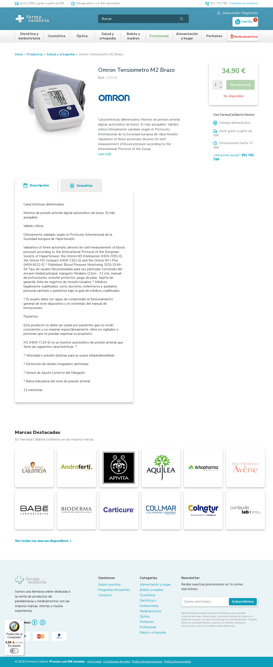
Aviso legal (94, 662)
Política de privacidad (177, 662)
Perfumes (214, 36)
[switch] (14, 650)
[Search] (181, 19)
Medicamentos (245, 36)
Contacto (105, 595)
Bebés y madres (133, 36)
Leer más (104, 154)
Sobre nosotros (109, 584)
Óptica (82, 36)
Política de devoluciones (147, 662)
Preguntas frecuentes (114, 590)
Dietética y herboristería (29, 36)
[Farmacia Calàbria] (32, 18)
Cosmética (56, 36)
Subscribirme (243, 601)
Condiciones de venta (116, 662)
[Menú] (21, 621)
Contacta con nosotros (244, 3)
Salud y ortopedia (107, 36)
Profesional (159, 36)
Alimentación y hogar (187, 36)
